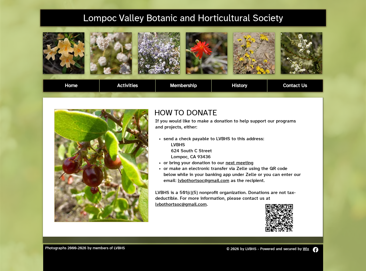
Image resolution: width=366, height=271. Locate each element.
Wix (306, 249)
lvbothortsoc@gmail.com (203, 180)
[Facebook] (315, 249)
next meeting (239, 163)
